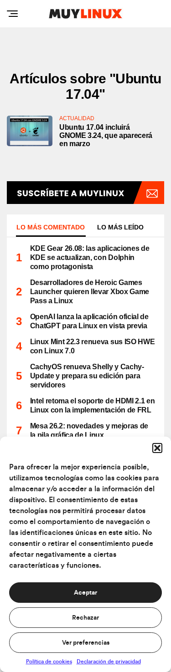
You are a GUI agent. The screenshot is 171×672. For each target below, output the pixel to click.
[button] (157, 448)
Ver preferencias (85, 643)
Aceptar (85, 593)
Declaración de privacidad (109, 661)
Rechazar (85, 618)
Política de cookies (49, 661)
